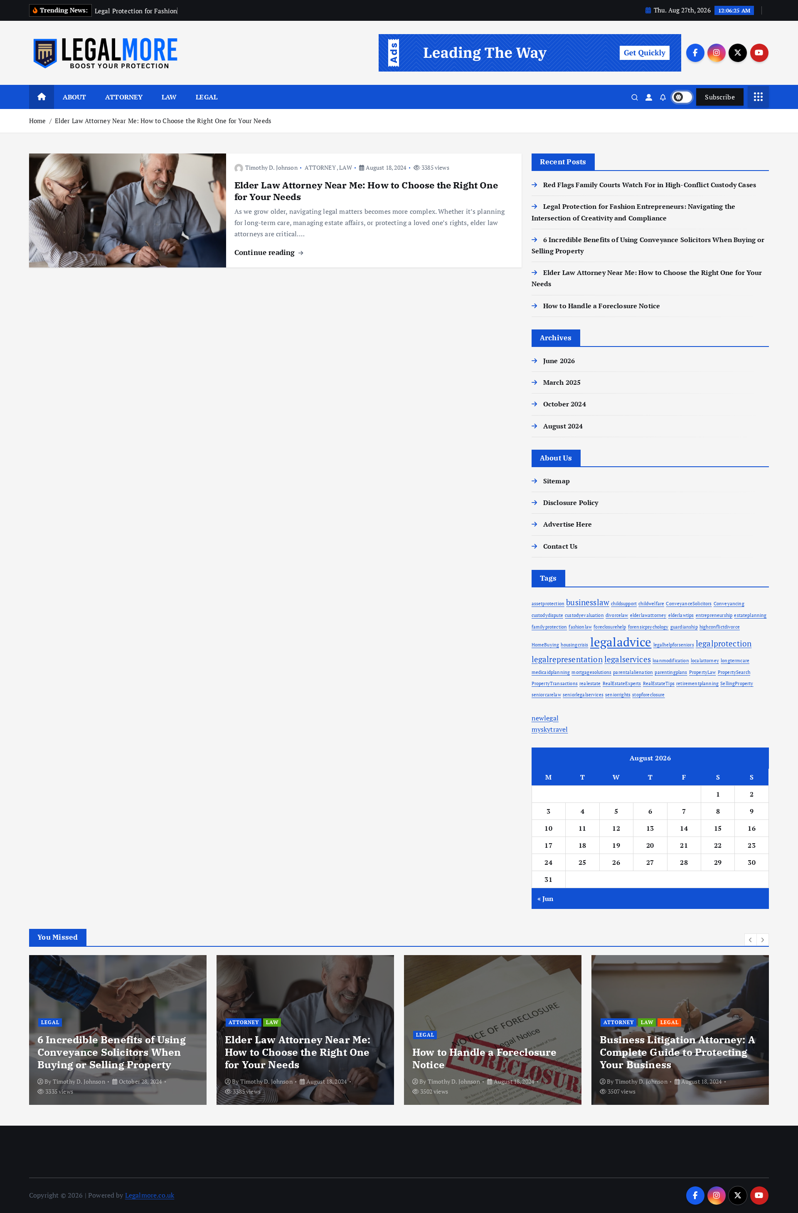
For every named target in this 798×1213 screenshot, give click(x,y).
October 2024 (564, 403)
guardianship (684, 627)
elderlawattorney (648, 615)
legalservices (627, 659)
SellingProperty (736, 683)
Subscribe (720, 96)
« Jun (545, 898)
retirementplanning (697, 683)
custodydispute (547, 615)
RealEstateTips (659, 683)
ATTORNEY (124, 96)
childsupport (624, 603)
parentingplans (671, 672)
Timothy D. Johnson (271, 167)
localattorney (705, 660)
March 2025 (562, 382)
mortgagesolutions (591, 672)
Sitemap (556, 480)
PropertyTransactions (555, 683)
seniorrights (618, 695)
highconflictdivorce (719, 627)
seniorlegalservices (583, 695)
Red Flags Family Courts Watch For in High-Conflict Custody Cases (649, 184)
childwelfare (651, 603)
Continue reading (265, 252)
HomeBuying (545, 645)
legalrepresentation (567, 659)
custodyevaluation (584, 615)
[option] (118, 1030)
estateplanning (750, 615)
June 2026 (559, 360)
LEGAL (206, 96)
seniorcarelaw (546, 695)
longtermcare (735, 660)
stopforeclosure (648, 695)
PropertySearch (734, 672)
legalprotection (723, 643)
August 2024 (563, 426)
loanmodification (671, 660)
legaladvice (621, 642)
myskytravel (550, 729)
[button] (750, 939)
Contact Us (560, 546)
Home (37, 120)
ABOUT (74, 96)
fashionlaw (580, 627)
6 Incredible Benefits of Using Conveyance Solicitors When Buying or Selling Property (111, 1052)
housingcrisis (574, 645)
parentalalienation (633, 672)
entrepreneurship (714, 615)
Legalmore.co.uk (149, 1195)
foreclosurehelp (610, 627)
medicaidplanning (551, 672)
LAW (169, 96)
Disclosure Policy (570, 502)
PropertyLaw (702, 672)
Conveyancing (729, 603)
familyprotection (549, 627)
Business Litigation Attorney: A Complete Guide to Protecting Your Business (677, 1052)
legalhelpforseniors (673, 645)
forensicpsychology (648, 627)
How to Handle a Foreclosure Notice (601, 305)
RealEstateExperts (622, 683)
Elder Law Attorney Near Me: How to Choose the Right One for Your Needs (163, 120)
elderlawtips (681, 615)
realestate (590, 683)
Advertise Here (567, 524)
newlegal (545, 718)
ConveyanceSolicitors (689, 603)
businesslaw (587, 602)
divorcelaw (617, 615)
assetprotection (548, 603)
